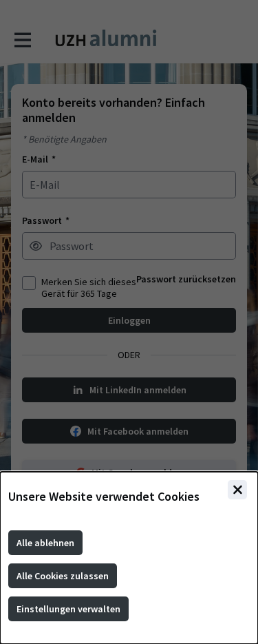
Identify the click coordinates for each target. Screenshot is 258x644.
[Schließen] (237, 489)
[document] (129, 558)
